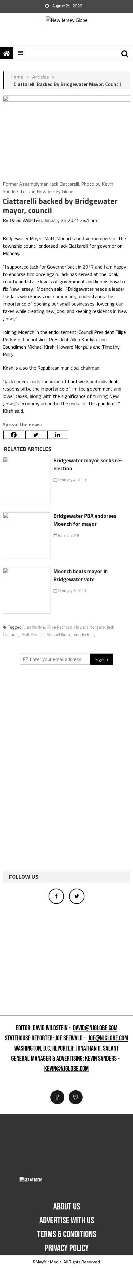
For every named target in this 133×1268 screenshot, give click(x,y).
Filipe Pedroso (59, 627)
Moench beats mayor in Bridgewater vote (81, 575)
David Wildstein (26, 220)
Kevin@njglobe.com (66, 1069)
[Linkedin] (57, 435)
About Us (66, 1206)
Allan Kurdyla (33, 627)
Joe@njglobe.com (108, 1038)
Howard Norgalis (89, 627)
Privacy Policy (67, 1248)
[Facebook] (13, 435)
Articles (40, 76)
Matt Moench (33, 634)
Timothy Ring (83, 634)
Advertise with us (66, 1220)
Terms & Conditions (66, 1234)
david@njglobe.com (95, 1028)
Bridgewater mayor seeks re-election (88, 464)
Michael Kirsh (58, 634)
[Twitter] (35, 435)
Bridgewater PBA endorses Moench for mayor (85, 520)
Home (17, 76)
